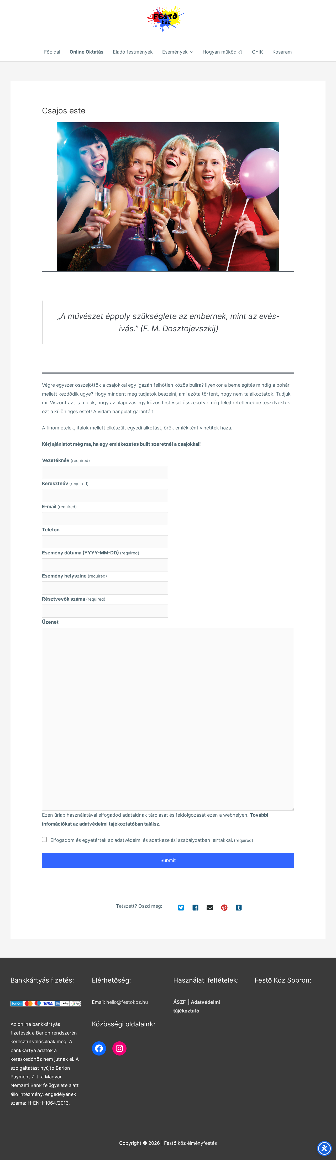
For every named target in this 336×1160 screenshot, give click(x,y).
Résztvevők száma (74, 599)
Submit (168, 860)
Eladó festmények (133, 52)
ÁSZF (179, 1002)
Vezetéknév (66, 460)
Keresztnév (65, 483)
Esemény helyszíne (74, 576)
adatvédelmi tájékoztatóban (111, 824)
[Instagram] (119, 1048)
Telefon (51, 529)
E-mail (59, 506)
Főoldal (52, 52)
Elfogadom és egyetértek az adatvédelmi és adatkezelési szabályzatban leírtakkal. (152, 840)
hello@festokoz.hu (127, 1002)
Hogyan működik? (223, 52)
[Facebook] (99, 1048)
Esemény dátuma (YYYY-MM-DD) (90, 552)
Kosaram (282, 52)
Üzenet (50, 622)
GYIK (257, 52)
